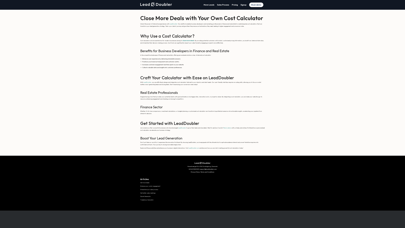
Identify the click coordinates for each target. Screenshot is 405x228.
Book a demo (227, 128)
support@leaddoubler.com (208, 169)
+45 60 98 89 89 (193, 169)
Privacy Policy (195, 172)
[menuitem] (209, 5)
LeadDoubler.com (194, 148)
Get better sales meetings (148, 193)
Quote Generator (145, 196)
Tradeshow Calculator (147, 200)
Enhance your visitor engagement (150, 186)
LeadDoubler (173, 24)
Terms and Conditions (207, 172)
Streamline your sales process (149, 189)
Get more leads (144, 182)
